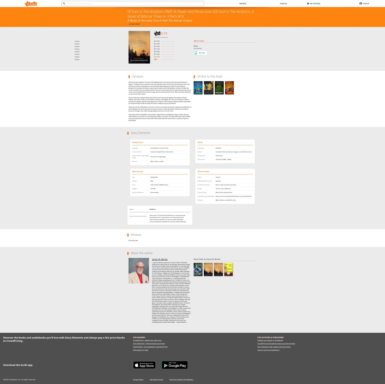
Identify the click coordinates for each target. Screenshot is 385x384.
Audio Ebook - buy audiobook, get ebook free (150, 347)
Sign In (366, 3)
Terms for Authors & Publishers (181, 379)
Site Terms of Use (156, 379)
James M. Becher (160, 259)
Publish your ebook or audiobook (270, 340)
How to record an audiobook (268, 350)
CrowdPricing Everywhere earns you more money (276, 344)
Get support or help (140, 350)
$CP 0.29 (202, 53)
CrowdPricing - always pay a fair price (147, 340)
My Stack (314, 3)
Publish (283, 3)
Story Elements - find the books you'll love (149, 344)
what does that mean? (161, 37)
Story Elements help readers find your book (274, 347)
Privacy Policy (138, 379)
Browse (242, 3)
